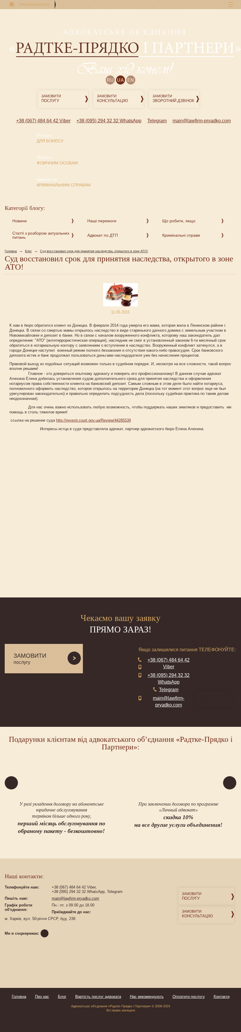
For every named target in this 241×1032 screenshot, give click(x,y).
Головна (11, 251)
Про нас (42, 996)
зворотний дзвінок (214, 699)
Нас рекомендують (147, 996)
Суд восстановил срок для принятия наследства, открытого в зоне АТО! (94, 251)
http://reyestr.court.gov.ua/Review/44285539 (93, 420)
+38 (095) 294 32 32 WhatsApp (108, 120)
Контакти (222, 996)
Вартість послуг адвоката (98, 996)
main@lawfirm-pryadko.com (202, 120)
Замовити (51, 98)
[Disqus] (120, 513)
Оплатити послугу (189, 996)
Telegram (157, 120)
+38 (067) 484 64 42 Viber (43, 120)
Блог (28, 251)
